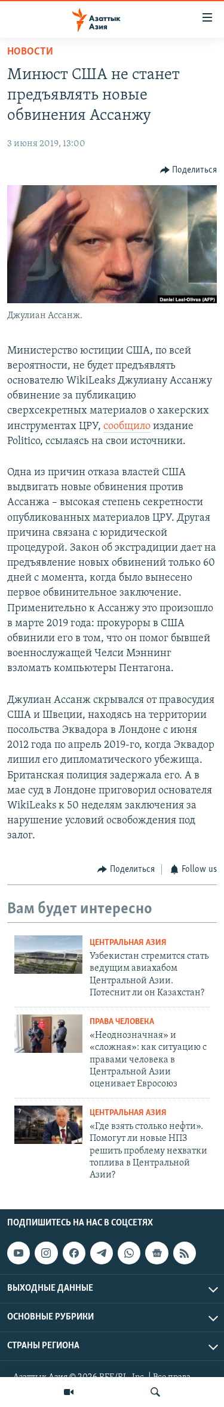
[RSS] (184, 1253)
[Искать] (155, 1392)
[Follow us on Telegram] (101, 1253)
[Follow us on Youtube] (18, 1253)
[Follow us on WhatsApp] (129, 1253)
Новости (30, 52)
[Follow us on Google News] (156, 1253)
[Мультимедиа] (69, 1392)
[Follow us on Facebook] (74, 1253)
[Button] (188, 170)
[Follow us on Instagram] (46, 1253)
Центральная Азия (128, 942)
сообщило (127, 426)
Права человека (122, 1021)
